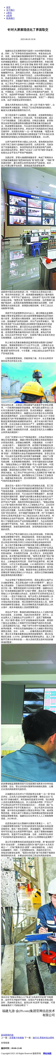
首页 (8, 7)
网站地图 (47, 1053)
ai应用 (9, 15)
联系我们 (10, 18)
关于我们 (10, 10)
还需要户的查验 (16, 1038)
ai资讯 (9, 13)
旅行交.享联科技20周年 (43, 1038)
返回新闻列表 (7, 1035)
